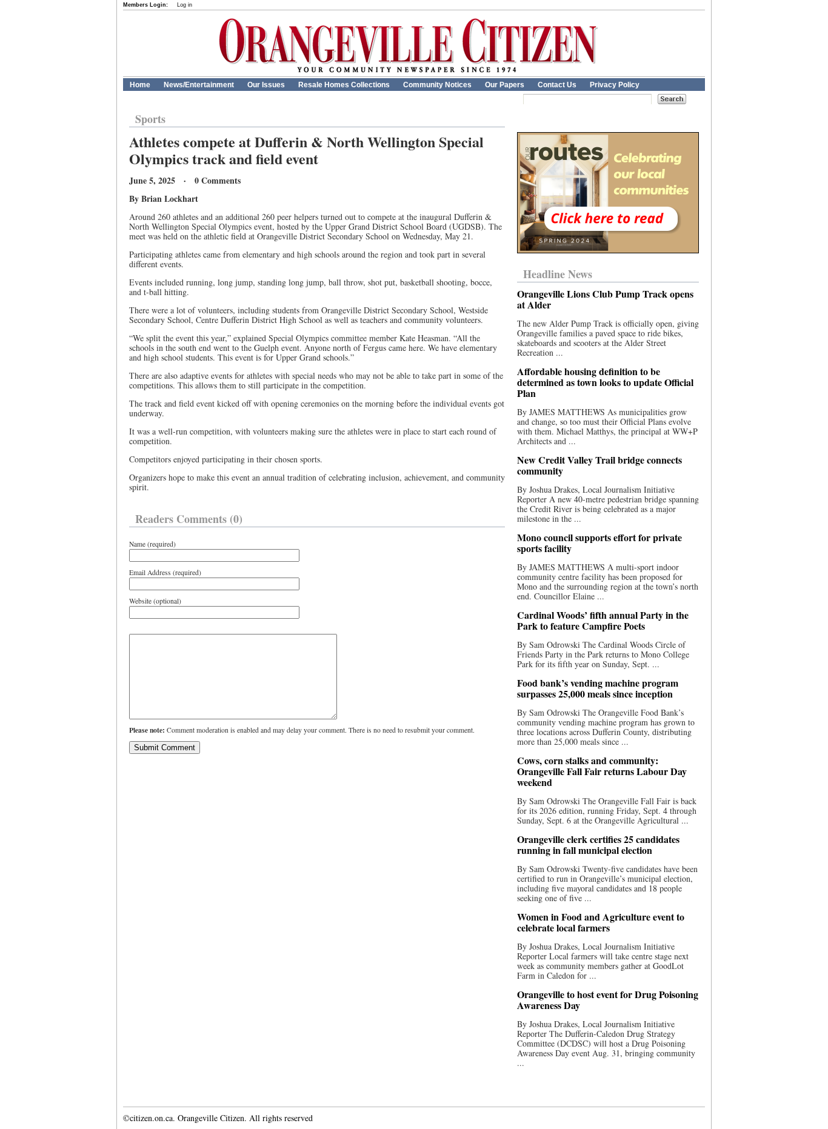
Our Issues (266, 85)
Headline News (557, 274)
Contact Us (557, 85)
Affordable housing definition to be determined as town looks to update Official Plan (605, 382)
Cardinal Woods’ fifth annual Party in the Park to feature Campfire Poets (603, 620)
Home (140, 85)
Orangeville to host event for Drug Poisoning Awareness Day (607, 999)
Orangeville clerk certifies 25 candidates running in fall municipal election (598, 844)
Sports (150, 119)
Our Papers (504, 85)
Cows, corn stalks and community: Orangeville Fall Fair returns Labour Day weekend (602, 771)
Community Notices (437, 85)
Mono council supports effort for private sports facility (599, 542)
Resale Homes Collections (344, 85)
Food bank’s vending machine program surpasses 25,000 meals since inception (597, 688)
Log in (184, 5)
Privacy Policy (614, 85)
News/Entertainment (199, 85)
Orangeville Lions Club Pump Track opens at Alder (605, 299)
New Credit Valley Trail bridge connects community (599, 465)
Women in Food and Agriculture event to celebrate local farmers (600, 922)
